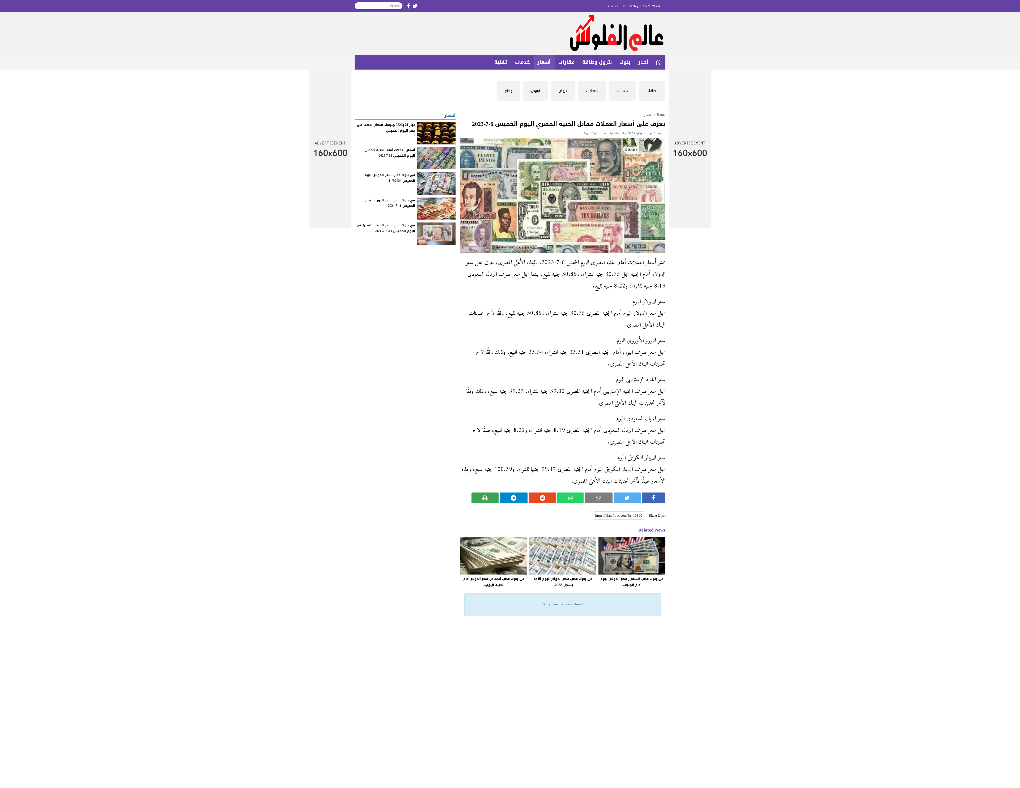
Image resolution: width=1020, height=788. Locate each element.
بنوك (624, 62)
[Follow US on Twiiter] (415, 6)
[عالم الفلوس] (510, 33)
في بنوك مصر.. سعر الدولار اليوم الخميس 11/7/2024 (389, 178)
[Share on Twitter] (627, 498)
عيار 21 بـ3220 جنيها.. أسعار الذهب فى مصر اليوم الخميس (386, 128)
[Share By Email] (598, 498)
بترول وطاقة (597, 62)
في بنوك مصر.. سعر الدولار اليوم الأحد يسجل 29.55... (563, 582)
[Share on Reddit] (542, 498)
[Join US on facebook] (408, 6)
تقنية (500, 62)
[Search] (358, 6)
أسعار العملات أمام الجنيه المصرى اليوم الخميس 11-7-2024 (389, 153)
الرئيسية (658, 62)
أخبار (643, 62)
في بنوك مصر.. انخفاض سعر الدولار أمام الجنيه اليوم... (494, 582)
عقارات (566, 62)
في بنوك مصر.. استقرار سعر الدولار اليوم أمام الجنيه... (632, 582)
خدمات (522, 62)
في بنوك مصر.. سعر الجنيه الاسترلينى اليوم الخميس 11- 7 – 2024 (386, 228)
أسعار (544, 62)
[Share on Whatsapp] (570, 498)
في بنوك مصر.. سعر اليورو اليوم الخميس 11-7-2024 (390, 203)
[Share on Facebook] (653, 498)
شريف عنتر (657, 133)
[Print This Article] (485, 498)
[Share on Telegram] (513, 498)
